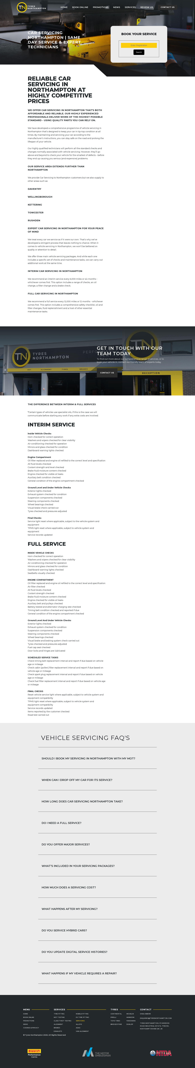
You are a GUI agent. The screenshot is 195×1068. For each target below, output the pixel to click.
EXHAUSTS (58, 1031)
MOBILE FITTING (82, 1014)
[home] (31, 7)
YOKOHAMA (131, 1021)
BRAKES (57, 1028)
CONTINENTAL (116, 1014)
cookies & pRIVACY (31, 1028)
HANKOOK (130, 1017)
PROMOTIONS (28, 1021)
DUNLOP (130, 1024)
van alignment (82, 1031)
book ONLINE (80, 7)
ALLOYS (79, 1024)
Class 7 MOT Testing (62, 1021)
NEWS (25, 1024)
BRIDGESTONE (116, 1024)
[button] (130, 7)
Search (139, 52)
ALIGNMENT (58, 1024)
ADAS (78, 1028)
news (116, 7)
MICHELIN (130, 1014)
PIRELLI (113, 1017)
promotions (101, 7)
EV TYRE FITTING (82, 1017)
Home (64, 7)
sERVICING (80, 1021)
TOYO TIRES (115, 1021)
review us (146, 7)
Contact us (168, 7)
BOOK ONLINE (28, 1017)
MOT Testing (59, 1017)
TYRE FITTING (59, 1014)
